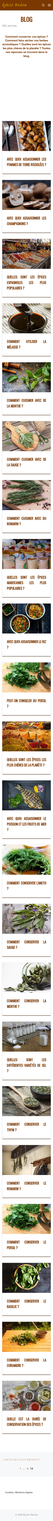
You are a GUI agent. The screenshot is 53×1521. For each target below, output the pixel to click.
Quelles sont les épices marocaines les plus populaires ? (26, 583)
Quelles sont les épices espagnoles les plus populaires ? (26, 282)
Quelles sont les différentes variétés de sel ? (26, 1065)
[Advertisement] (26, 93)
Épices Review (30, 1514)
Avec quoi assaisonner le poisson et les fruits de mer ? (26, 824)
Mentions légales (24, 1492)
